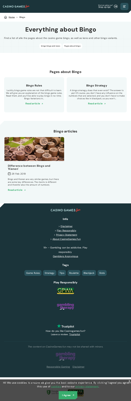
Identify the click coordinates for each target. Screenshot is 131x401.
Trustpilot (74, 334)
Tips (62, 272)
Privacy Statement (66, 234)
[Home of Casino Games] (16, 6)
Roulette (74, 272)
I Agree (66, 395)
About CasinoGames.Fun (67, 239)
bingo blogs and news (50, 46)
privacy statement (86, 386)
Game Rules (33, 272)
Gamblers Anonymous (65, 256)
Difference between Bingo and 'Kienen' (29, 167)
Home (12, 17)
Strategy (49, 272)
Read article (32, 103)
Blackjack (89, 272)
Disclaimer (66, 226)
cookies (56, 386)
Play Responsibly (66, 230)
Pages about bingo (72, 46)
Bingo (22, 17)
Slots (102, 272)
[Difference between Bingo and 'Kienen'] (34, 149)
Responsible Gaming (58, 366)
